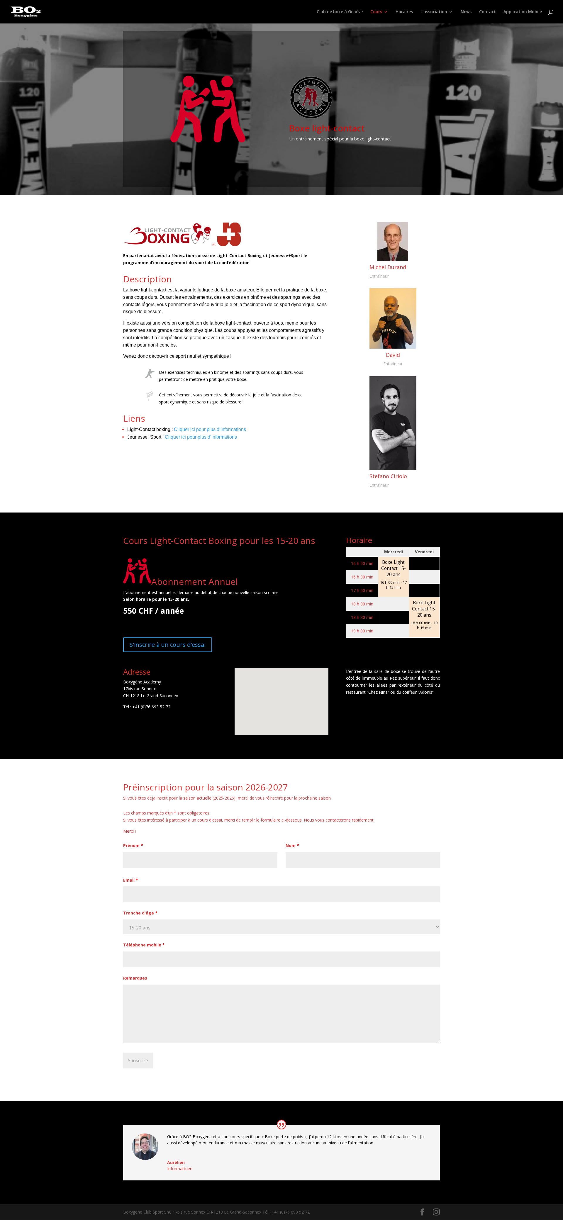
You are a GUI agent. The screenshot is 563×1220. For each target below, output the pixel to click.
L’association (433, 12)
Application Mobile (522, 12)
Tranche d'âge (140, 913)
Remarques (135, 978)
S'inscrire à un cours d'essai (168, 645)
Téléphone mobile (144, 945)
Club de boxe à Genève (340, 12)
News (466, 12)
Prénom (133, 845)
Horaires (404, 12)
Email (130, 880)
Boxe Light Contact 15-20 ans (393, 568)
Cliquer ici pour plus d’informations (210, 429)
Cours (376, 12)
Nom (292, 845)
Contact (487, 12)
